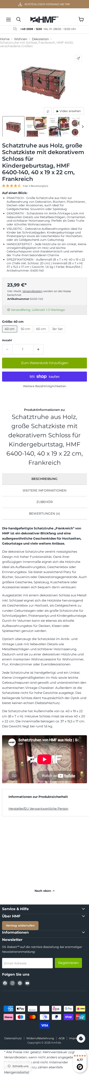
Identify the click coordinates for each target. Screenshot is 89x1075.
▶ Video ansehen (69, 111)
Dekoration (40, 39)
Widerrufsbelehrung (40, 1038)
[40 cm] (10, 333)
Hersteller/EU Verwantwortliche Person (38, 809)
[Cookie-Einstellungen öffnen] (81, 1038)
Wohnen (20, 39)
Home (5, 39)
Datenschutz (13, 1038)
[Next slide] (82, 126)
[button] (13, 127)
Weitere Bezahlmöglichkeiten (44, 386)
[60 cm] (42, 333)
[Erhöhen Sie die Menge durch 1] (39, 349)
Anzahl (7, 340)
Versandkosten (32, 291)
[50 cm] (26, 333)
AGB (62, 1038)
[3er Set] (58, 333)
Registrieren (68, 963)
